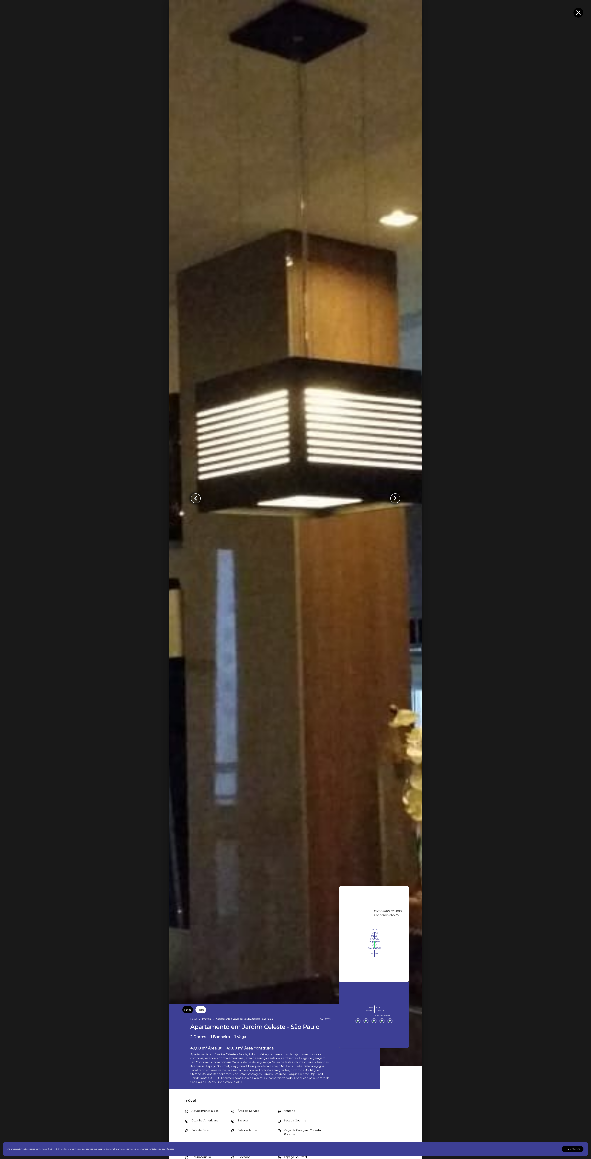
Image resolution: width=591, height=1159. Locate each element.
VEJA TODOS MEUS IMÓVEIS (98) (374, 1035)
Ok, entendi (572, 1149)
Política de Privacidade (58, 1149)
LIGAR (374, 1052)
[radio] (187, 1009)
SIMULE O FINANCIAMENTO (374, 1108)
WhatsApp (374, 1043)
